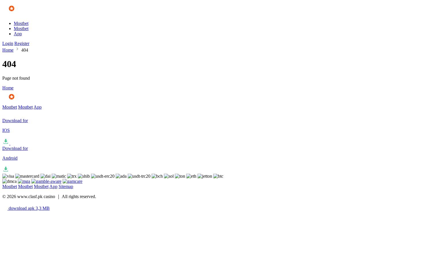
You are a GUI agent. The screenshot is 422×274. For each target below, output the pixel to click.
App (18, 33)
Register (21, 43)
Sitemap (66, 186)
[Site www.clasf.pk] (19, 13)
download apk (28, 208)
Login (7, 43)
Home (7, 50)
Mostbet (21, 23)
